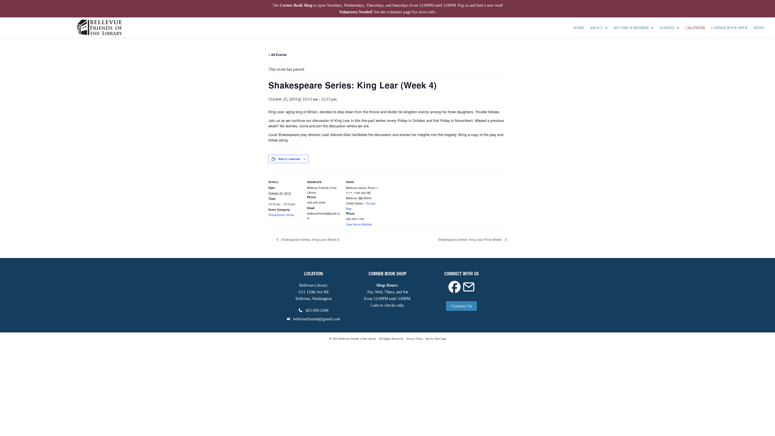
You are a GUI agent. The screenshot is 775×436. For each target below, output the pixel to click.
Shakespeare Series (281, 215)
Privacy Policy (414, 338)
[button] (454, 287)
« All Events (277, 54)
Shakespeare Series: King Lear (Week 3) (310, 239)
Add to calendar (289, 159)
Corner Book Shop (296, 5)
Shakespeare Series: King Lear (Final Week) (470, 239)
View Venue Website (359, 224)
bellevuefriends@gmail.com (316, 319)
